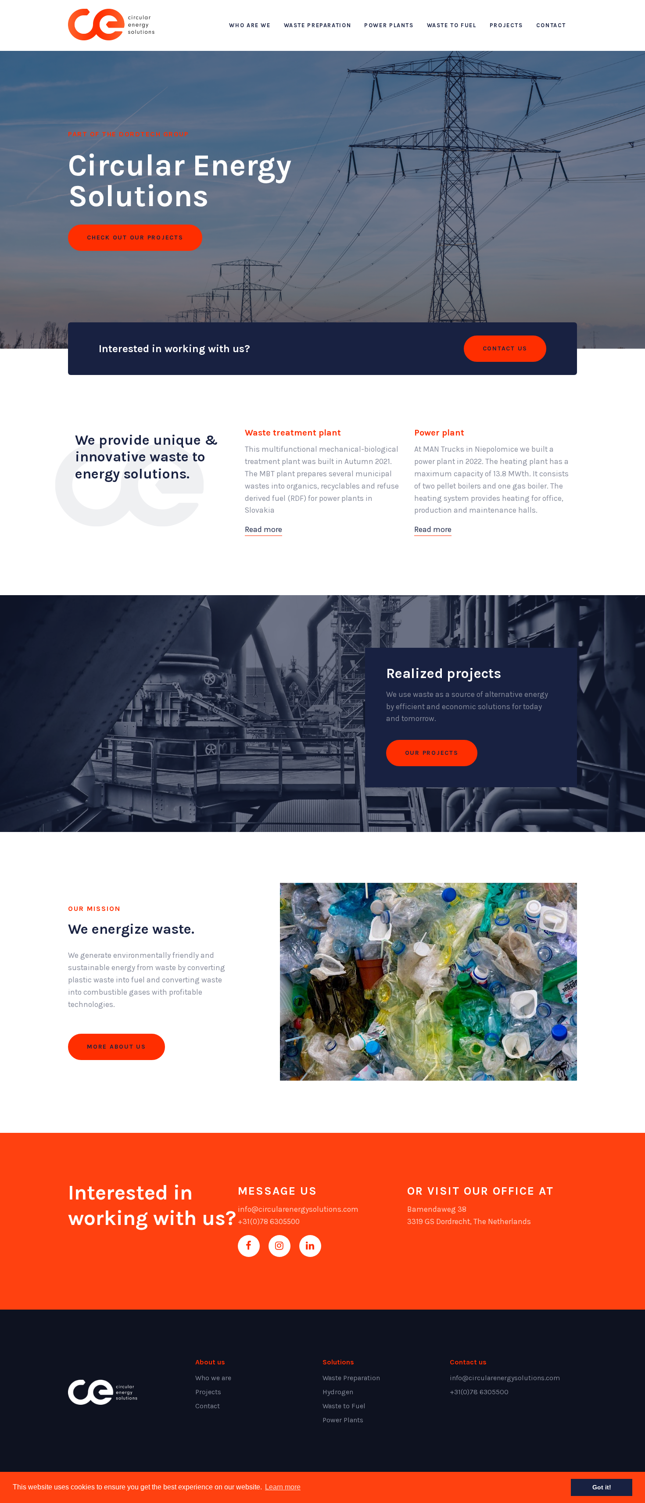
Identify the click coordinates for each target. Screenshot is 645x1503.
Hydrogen (337, 1392)
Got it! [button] (601, 1487)
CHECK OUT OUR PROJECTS (135, 237)
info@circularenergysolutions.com (298, 1209)
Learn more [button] (283, 1487)
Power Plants (388, 25)
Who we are (213, 1378)
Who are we (249, 25)
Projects (506, 25)
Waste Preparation (317, 25)
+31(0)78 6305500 (269, 1221)
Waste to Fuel (452, 25)
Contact (551, 25)
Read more (263, 529)
